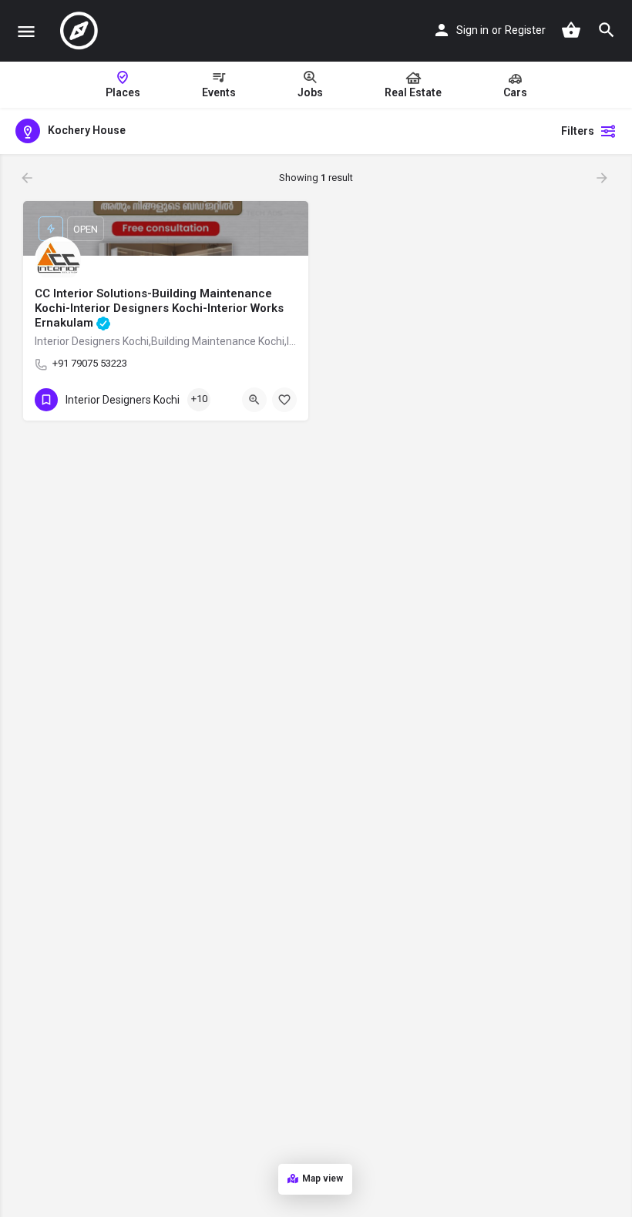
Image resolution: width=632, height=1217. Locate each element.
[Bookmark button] (284, 399)
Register (525, 30)
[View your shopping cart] (571, 30)
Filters (577, 131)
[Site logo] (81, 31)
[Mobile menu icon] (26, 31)
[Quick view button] (254, 399)
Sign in (472, 30)
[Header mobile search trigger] (607, 30)
